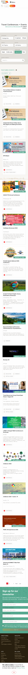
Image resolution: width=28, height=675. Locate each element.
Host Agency (4, 637)
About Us (3, 653)
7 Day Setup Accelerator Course (20, 648)
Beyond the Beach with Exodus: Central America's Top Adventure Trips (12, 327)
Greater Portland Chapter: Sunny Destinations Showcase (12, 294)
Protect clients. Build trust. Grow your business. (12, 96)
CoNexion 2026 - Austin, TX (10, 496)
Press (2, 656)
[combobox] (15, 45)
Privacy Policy (13, 626)
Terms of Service (18, 658)
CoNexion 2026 (7, 463)
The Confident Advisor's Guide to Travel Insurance (12, 90)
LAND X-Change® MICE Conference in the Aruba (13, 431)
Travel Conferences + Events (19, 638)
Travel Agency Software (6, 644)
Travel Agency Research (20, 645)
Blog (16, 644)
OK (14, 672)
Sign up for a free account (13, 26)
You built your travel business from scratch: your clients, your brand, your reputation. (13, 129)
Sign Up (3, 661)
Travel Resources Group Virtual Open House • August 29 (13, 396)
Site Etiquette (4, 658)
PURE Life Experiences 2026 (10, 529)
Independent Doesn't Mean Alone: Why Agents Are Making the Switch (12, 123)
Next (16, 583)
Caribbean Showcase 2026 (10, 228)
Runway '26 (6, 359)
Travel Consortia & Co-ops (6, 642)
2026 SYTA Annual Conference (11, 195)
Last (20, 583)
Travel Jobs (17, 640)
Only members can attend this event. (12, 502)
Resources (17, 642)
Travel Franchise (4, 639)
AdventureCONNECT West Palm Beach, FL (11, 563)
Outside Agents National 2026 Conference (11, 261)
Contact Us (3, 655)
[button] (12, 2)
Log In (2, 660)
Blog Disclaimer (20, 656)
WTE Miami (6, 155)
